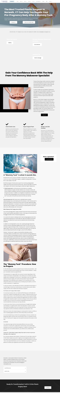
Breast (29, 1)
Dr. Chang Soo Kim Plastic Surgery (4, 1)
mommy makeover (13, 177)
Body (25, 1)
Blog (46, 1)
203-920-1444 (12, 31)
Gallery (43, 1)
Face (33, 1)
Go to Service (37, 44)
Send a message (37, 57)
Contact (50, 1)
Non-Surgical (38, 1)
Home (17, 1)
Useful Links (6, 371)
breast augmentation (39, 111)
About (21, 1)
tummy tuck (6, 179)
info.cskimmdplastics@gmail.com (43, 31)
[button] (15, 368)
